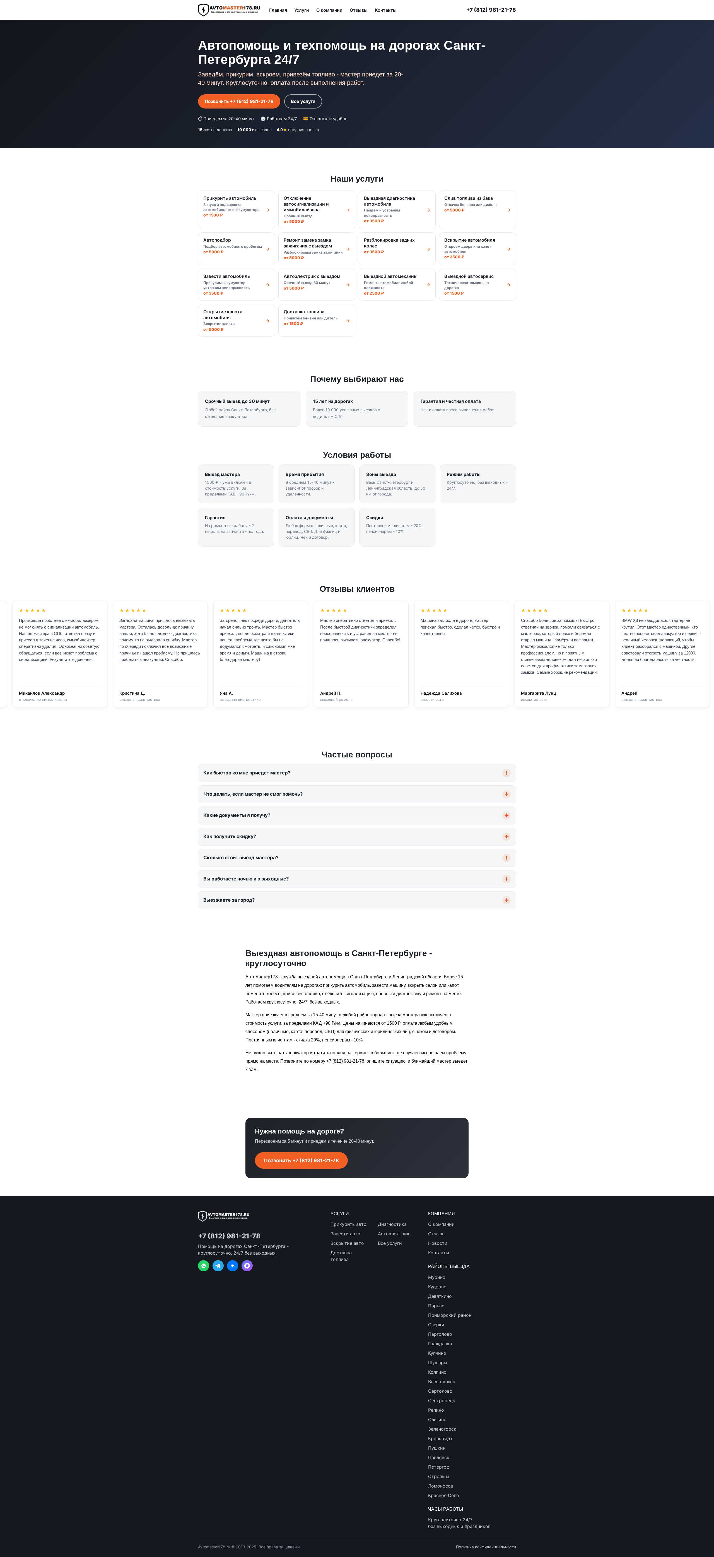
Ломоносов (440, 1486)
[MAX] (247, 1265)
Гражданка (440, 1343)
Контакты (386, 10)
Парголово (440, 1334)
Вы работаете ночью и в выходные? (246, 879)
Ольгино (437, 1419)
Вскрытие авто (347, 1243)
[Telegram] (218, 1265)
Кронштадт (440, 1438)
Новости (437, 1243)
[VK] (232, 1265)
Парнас (436, 1305)
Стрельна (438, 1476)
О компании (329, 10)
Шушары (437, 1362)
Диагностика (392, 1224)
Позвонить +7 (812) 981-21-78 (239, 101)
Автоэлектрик (393, 1233)
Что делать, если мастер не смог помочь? (253, 794)
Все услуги (303, 101)
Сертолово (440, 1391)
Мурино (436, 1277)
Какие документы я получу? (237, 815)
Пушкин (436, 1448)
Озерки (436, 1324)
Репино (436, 1410)
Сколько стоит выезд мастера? (241, 857)
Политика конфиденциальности (486, 1546)
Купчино (437, 1353)
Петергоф (439, 1467)
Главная (278, 10)
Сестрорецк (441, 1400)
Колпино (437, 1372)
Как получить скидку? (229, 836)
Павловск (438, 1457)
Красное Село (443, 1495)
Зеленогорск (442, 1429)
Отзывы (359, 10)
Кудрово (437, 1286)
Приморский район (449, 1315)
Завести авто (345, 1233)
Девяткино (440, 1296)
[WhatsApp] (203, 1265)
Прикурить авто (348, 1224)
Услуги (301, 10)
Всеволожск (441, 1381)
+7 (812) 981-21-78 (491, 10)
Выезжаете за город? (229, 900)
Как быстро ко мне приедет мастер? (247, 773)
